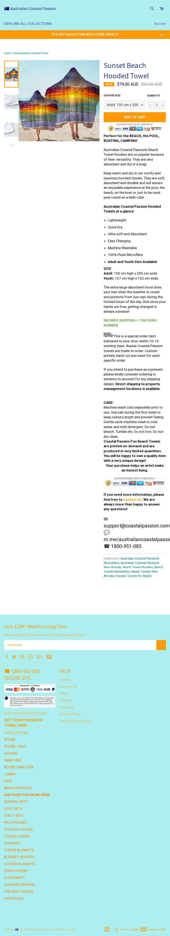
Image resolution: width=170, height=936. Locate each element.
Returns (66, 700)
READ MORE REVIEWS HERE (25, 713)
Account (160, 24)
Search (65, 680)
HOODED (11, 753)
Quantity (153, 95)
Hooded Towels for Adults (133, 576)
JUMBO (10, 774)
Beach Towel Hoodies (138, 567)
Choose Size (112, 95)
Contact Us (132, 499)
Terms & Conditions (75, 721)
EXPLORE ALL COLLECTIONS (28, 24)
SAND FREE (13, 760)
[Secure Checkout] (135, 482)
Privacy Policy (70, 714)
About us (66, 707)
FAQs (64, 693)
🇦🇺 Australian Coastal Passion (30, 8)
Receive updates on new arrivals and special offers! (44, 635)
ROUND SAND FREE (19, 767)
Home (7, 53)
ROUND (10, 739)
